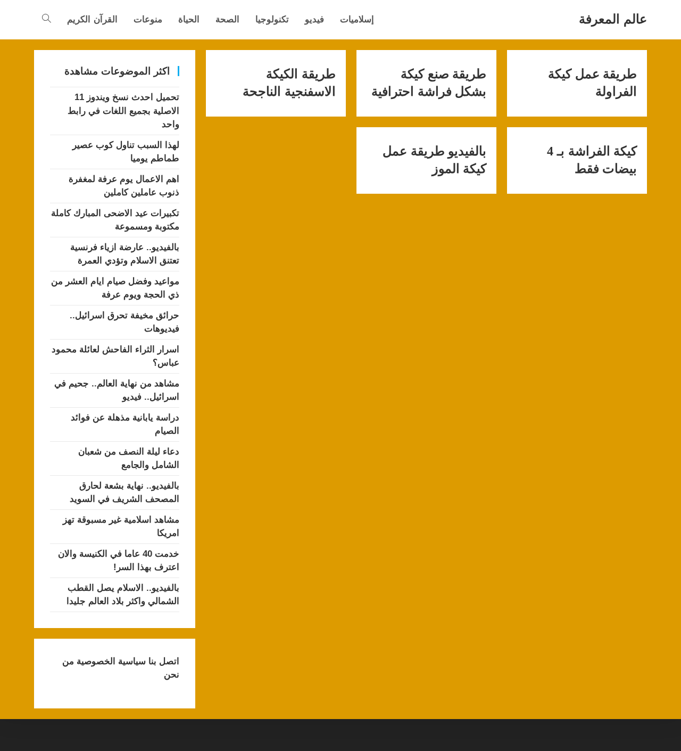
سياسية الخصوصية (110, 661)
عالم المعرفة (613, 19)
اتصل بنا (162, 661)
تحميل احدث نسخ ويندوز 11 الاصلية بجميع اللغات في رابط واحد (123, 110)
